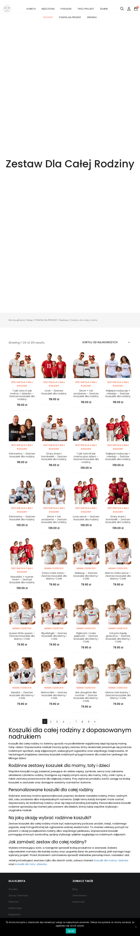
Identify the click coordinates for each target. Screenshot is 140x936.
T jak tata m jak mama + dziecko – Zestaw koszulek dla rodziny (22, 395)
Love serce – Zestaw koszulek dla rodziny (86, 518)
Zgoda (70, 931)
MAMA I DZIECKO (54, 568)
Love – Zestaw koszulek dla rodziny (53, 392)
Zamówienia (80, 895)
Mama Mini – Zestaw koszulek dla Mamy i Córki (54, 695)
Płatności (14, 901)
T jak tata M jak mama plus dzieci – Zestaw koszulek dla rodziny (86, 457)
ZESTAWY (48, 17)
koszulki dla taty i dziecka (31, 864)
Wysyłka (13, 889)
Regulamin (14, 914)
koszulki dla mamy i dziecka (111, 860)
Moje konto (79, 901)
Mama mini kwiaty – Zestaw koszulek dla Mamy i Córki (118, 695)
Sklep (30, 320)
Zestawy (63, 320)
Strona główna (17, 320)
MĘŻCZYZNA (48, 8)
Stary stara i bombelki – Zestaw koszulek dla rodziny (118, 519)
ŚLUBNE (104, 8)
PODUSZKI (66, 8)
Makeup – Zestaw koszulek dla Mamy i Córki (86, 576)
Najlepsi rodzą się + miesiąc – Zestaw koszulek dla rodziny (118, 393)
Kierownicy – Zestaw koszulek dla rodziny (22, 455)
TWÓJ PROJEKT (86, 8)
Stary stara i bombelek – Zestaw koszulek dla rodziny (54, 456)
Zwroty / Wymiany (18, 895)
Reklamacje (15, 908)
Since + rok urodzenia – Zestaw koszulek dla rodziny (86, 393)
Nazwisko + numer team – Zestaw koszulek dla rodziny (22, 579)
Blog (75, 889)
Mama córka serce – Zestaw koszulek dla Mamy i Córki (118, 576)
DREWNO (92, 17)
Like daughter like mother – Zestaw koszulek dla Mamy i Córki (86, 696)
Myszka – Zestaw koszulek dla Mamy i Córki (22, 695)
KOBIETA (31, 8)
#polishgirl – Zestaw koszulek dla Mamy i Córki (54, 636)
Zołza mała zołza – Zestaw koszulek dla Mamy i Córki (54, 576)
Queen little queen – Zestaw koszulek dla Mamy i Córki (22, 636)
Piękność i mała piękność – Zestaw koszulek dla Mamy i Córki (86, 637)
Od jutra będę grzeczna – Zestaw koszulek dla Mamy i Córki (118, 637)
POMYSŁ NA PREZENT (70, 17)
